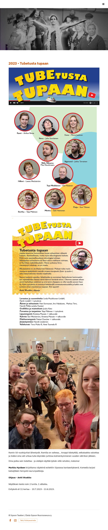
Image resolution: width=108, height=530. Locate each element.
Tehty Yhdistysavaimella (28, 520)
